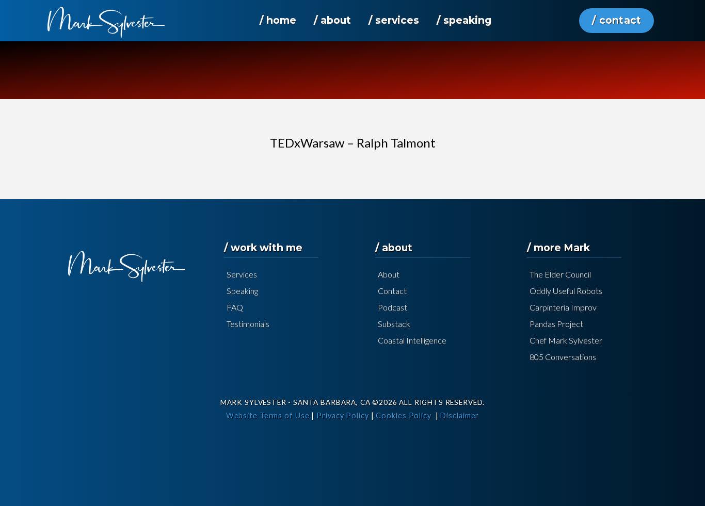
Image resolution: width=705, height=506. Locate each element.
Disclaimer (459, 415)
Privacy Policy (342, 415)
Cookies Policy (403, 415)
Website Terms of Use (268, 415)
